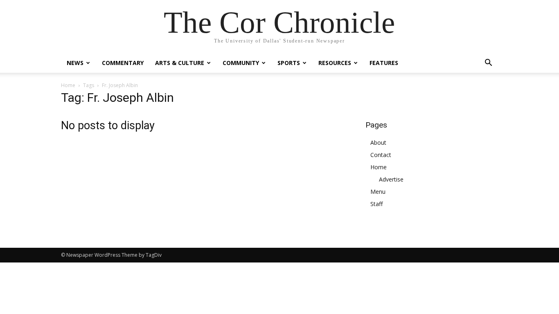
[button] (488, 63)
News (75, 63)
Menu (377, 191)
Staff (376, 204)
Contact (380, 155)
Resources (334, 63)
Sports (288, 63)
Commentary (123, 63)
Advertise (391, 179)
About (378, 142)
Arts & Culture (179, 63)
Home (68, 85)
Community (241, 63)
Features (384, 63)
